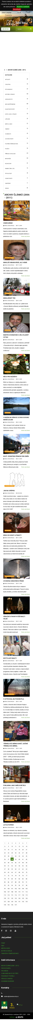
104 (23, 888)
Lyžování (7, 119)
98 (26, 885)
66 (12, 872)
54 (19, 866)
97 (23, 885)
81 (15, 879)
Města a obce (8, 124)
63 (26, 869)
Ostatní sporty (9, 139)
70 (26, 872)
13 (23, 846)
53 (15, 866)
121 (8, 898)
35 (26, 856)
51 (8, 866)
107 (8, 892)
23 (8, 853)
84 (26, 879)
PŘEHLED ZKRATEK (6, 978)
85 (5, 882)
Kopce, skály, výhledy (11, 114)
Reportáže (8, 158)
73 (12, 875)
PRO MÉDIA (4, 971)
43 (5, 862)
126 (26, 898)
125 (23, 898)
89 (19, 882)
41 (23, 859)
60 (15, 869)
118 (23, 895)
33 (19, 856)
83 (23, 879)
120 (5, 898)
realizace (12, 1017)
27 (23, 853)
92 (5, 885)
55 (23, 866)
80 (12, 879)
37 (8, 859)
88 (15, 882)
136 (12, 904)
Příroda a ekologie (10, 153)
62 (23, 869)
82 (19, 879)
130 (16, 901)
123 (16, 898)
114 (8, 895)
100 (8, 888)
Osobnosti (8, 134)
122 (12, 898)
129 (12, 901)
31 (12, 856)
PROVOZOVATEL (6, 968)
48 (23, 862)
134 (5, 904)
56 (26, 866)
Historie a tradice (10, 94)
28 (26, 853)
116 (16, 895)
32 (15, 856)
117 (19, 895)
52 (12, 866)
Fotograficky (8, 89)
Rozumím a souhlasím (23, 6)
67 (15, 872)
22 (5, 853)
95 (15, 885)
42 (26, 859)
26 (19, 853)
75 (19, 875)
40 (19, 859)
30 (8, 856)
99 (5, 888)
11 (15, 846)
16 (8, 849)
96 (19, 885)
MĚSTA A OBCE (5, 948)
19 (19, 849)
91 (26, 882)
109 (16, 892)
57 (5, 869)
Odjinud (7, 129)
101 (12, 888)
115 (12, 895)
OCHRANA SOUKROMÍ (7, 981)
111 (23, 892)
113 (5, 895)
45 (12, 862)
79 (8, 879)
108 (12, 892)
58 (8, 869)
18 (15, 849)
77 (26, 875)
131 (19, 901)
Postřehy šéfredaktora (11, 143)
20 (23, 849)
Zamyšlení (7, 183)
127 (5, 901)
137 (16, 904)
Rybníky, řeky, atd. (10, 168)
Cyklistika (7, 84)
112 (26, 892)
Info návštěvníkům (10, 104)
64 (5, 872)
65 (8, 872)
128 (8, 901)
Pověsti (7, 148)
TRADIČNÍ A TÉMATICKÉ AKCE (10, 953)
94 (12, 885)
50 (5, 866)
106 (5, 892)
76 (23, 875)
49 (26, 862)
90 (23, 882)
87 (12, 882)
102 (16, 888)
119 (26, 895)
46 (15, 862)
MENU (6, 29)
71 (5, 875)
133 (26, 901)
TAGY (2, 945)
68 (19, 872)
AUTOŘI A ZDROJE (6, 951)
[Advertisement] (16, 49)
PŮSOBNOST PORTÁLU (7, 976)
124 (19, 898)
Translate (9, 17)
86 (8, 882)
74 (15, 875)
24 (12, 853)
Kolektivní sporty (10, 109)
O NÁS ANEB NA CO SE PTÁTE (9, 973)
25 (15, 853)
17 (12, 849)
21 (26, 849)
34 (23, 856)
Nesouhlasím (17, 9)
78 (5, 879)
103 (19, 888)
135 (8, 904)
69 (23, 872)
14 (26, 846)
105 (26, 888)
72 (8, 875)
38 (12, 859)
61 (19, 869)
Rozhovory (8, 163)
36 (5, 859)
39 (15, 859)
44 (8, 862)
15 (5, 849)
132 (23, 901)
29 (5, 856)
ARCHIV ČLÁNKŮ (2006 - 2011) (10, 965)
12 (19, 846)
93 (8, 885)
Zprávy (7, 188)
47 (19, 862)
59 (12, 869)
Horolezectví (8, 99)
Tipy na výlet (8, 173)
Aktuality (7, 79)
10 (12, 846)
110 (19, 892)
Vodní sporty (8, 178)
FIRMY (3, 943)
